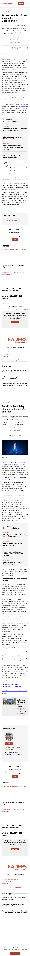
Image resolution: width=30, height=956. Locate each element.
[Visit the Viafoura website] (25, 309)
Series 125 (21, 468)
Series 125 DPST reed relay (13, 686)
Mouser (4, 356)
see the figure (22, 106)
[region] (15, 306)
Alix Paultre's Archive (12, 747)
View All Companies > (15, 360)
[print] (27, 48)
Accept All (15, 953)
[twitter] (15, 48)
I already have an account (15, 324)
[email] (20, 48)
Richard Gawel (15, 37)
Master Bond (5, 354)
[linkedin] (12, 48)
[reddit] (17, 48)
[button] (3, 4)
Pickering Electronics (11, 684)
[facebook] (10, 48)
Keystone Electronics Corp (9, 352)
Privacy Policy (24, 949)
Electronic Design (18, 424)
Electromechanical (7, 11)
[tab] (6, 303)
